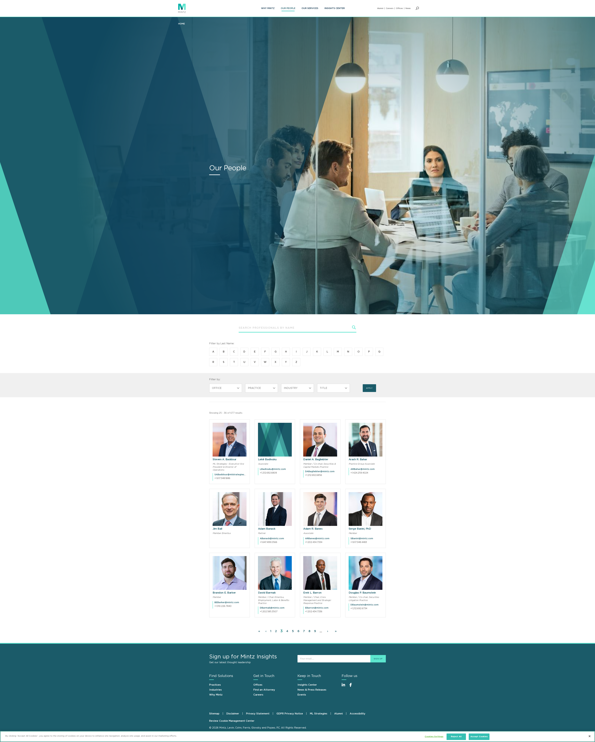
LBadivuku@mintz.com (273, 469)
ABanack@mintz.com (272, 538)
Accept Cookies (479, 737)
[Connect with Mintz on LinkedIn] (345, 686)
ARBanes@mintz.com (317, 538)
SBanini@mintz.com (361, 538)
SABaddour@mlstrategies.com (232, 475)
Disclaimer (232, 713)
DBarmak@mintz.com (272, 608)
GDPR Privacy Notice (289, 713)
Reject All (456, 737)
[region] (297, 736)
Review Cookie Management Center (231, 721)
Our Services (310, 8)
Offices (399, 8)
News (408, 8)
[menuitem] (268, 8)
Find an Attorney (264, 690)
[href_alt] (230, 440)
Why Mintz (268, 8)
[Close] (589, 736)
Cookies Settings (434, 737)
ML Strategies (318, 713)
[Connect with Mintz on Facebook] (352, 686)
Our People (288, 8)
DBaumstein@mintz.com (364, 605)
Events (302, 695)
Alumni (380, 8)
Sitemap (214, 713)
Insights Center (334, 8)
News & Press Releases (312, 690)
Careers (389, 8)
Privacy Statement (257, 713)
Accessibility (357, 713)
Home (181, 24)
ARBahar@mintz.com (362, 469)
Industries (215, 690)
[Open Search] (417, 8)
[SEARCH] (354, 327)
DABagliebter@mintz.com (320, 471)
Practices (215, 685)
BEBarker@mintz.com (226, 602)
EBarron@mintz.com (316, 608)
